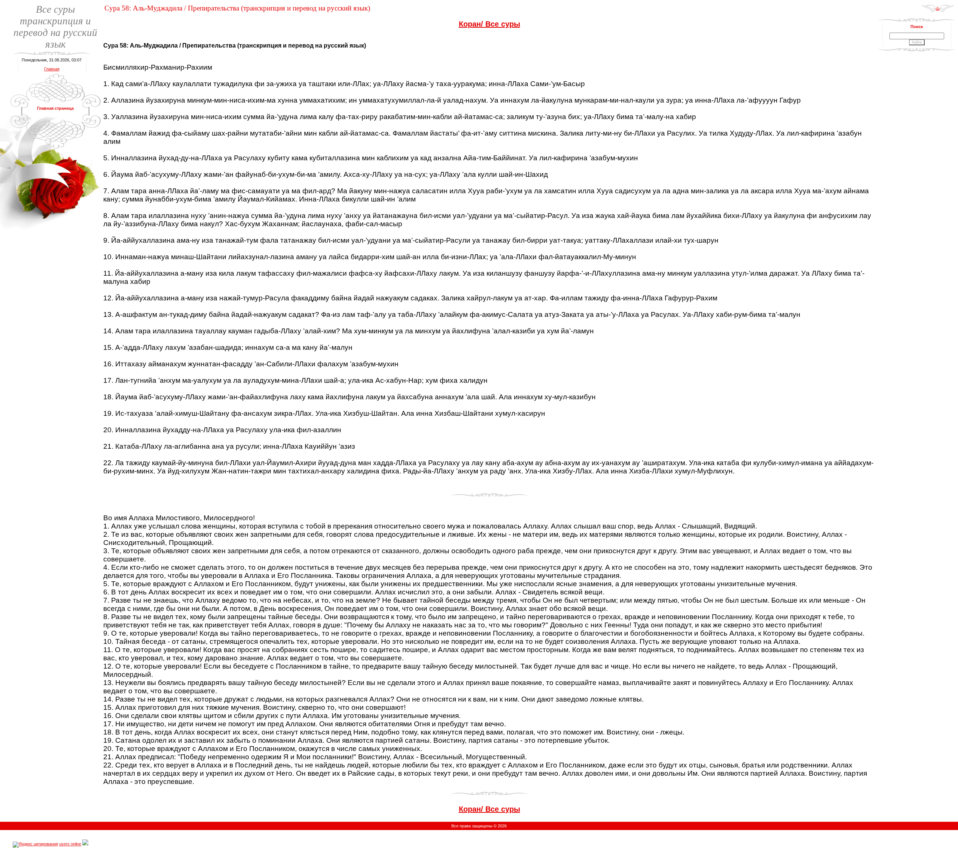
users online (70, 844)
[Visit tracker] (85, 844)
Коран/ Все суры (489, 24)
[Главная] (937, 11)
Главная (52, 69)
